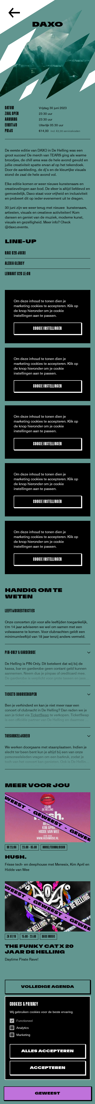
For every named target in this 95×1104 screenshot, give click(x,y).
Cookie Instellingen (47, 328)
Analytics (22, 1028)
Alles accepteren (47, 1051)
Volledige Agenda (47, 987)
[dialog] (47, 1038)
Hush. (16, 857)
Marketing (23, 1035)
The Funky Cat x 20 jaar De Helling (39, 949)
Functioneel (24, 1020)
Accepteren (47, 1068)
